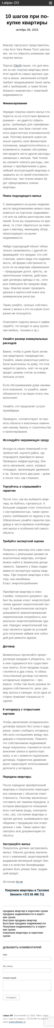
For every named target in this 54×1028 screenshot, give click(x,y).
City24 (18, 65)
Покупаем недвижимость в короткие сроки (24, 928)
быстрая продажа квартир (20, 920)
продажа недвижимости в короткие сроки (24, 916)
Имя (5, 955)
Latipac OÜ (10, 3)
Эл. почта (8, 966)
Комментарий (9, 978)
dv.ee (19, 881)
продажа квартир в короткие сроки (25, 911)
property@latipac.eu (17, 1022)
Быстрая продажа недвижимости (24, 923)
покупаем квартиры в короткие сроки (23, 934)
